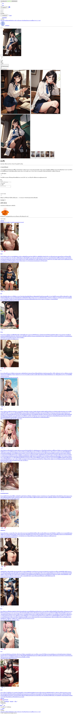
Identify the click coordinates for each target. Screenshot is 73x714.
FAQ (1, 709)
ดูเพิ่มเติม (2, 220)
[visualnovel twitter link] (3, 705)
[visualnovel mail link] (3, 709)
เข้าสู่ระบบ (4, 7)
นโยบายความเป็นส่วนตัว (5, 20)
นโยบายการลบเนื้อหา (30, 20)
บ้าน (3, 3)
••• (1, 61)
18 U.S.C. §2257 (38, 20)
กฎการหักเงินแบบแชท (4, 66)
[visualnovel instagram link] (4, 705)
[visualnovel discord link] (9, 7)
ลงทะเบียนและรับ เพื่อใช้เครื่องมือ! (9, 1)
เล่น (2, 63)
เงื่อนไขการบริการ (14, 20)
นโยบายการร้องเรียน (22, 20)
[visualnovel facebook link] (1, 705)
